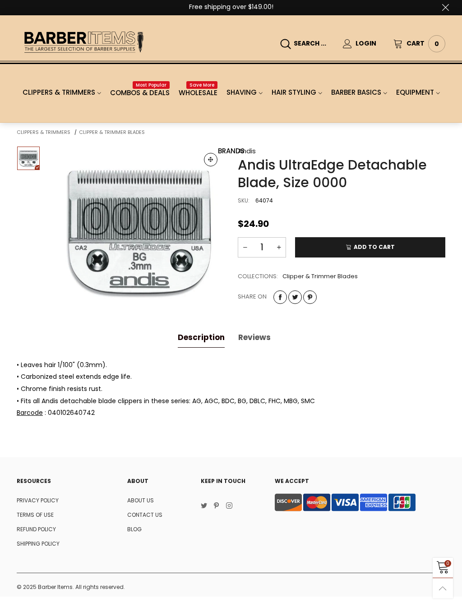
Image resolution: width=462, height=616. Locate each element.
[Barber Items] (83, 42)
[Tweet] (295, 297)
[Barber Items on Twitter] (204, 506)
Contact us (144, 515)
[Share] (280, 297)
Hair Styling (294, 92)
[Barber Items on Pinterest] (216, 506)
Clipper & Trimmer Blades (320, 276)
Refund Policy (36, 529)
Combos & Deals (140, 92)
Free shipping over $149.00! (231, 6)
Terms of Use (35, 515)
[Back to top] (443, 588)
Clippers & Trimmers (59, 92)
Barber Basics (356, 92)
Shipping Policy (38, 543)
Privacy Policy (38, 500)
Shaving (241, 92)
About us (140, 500)
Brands (231, 151)
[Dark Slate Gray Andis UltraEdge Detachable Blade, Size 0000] (139, 231)
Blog (134, 529)
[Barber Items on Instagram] (229, 506)
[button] (245, 247)
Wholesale (198, 92)
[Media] (210, 159)
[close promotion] (445, 7)
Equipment (415, 92)
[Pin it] (310, 297)
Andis (247, 151)
